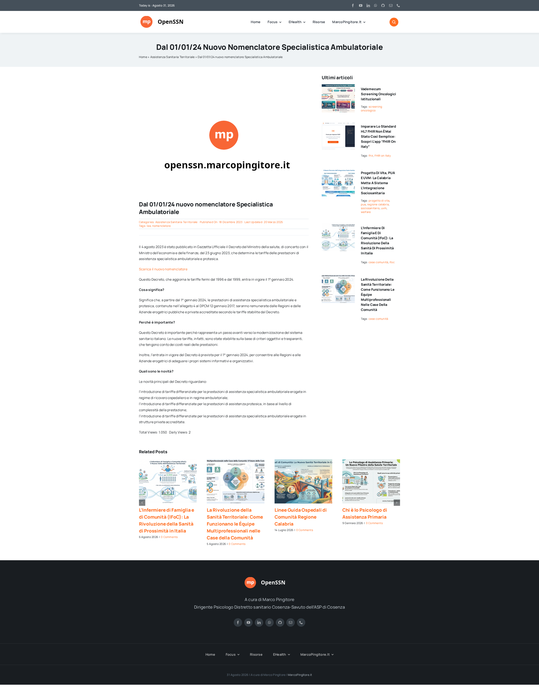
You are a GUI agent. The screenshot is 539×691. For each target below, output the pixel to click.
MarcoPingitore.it (300, 675)
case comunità (378, 262)
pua (363, 204)
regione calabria (378, 204)
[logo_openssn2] (269, 578)
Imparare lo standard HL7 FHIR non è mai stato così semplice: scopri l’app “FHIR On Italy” (378, 136)
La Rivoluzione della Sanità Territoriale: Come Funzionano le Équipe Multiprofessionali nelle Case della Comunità (235, 524)
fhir (371, 155)
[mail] (390, 5)
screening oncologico (371, 108)
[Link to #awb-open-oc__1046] (394, 22)
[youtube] (360, 5)
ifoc (392, 262)
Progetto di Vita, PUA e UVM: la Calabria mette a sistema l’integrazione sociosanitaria (378, 182)
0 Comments (169, 537)
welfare (366, 212)
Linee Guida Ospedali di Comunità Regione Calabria (301, 517)
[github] (383, 5)
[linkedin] (368, 5)
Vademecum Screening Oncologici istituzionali (378, 94)
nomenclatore (161, 226)
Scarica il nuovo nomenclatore (163, 269)
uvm (384, 208)
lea (149, 226)
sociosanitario (370, 208)
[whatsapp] (375, 5)
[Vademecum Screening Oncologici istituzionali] (338, 87)
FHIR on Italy (383, 155)
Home (143, 57)
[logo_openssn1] (167, 17)
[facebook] (353, 5)
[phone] (398, 5)
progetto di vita (379, 200)
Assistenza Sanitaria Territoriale (172, 57)
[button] (142, 502)
